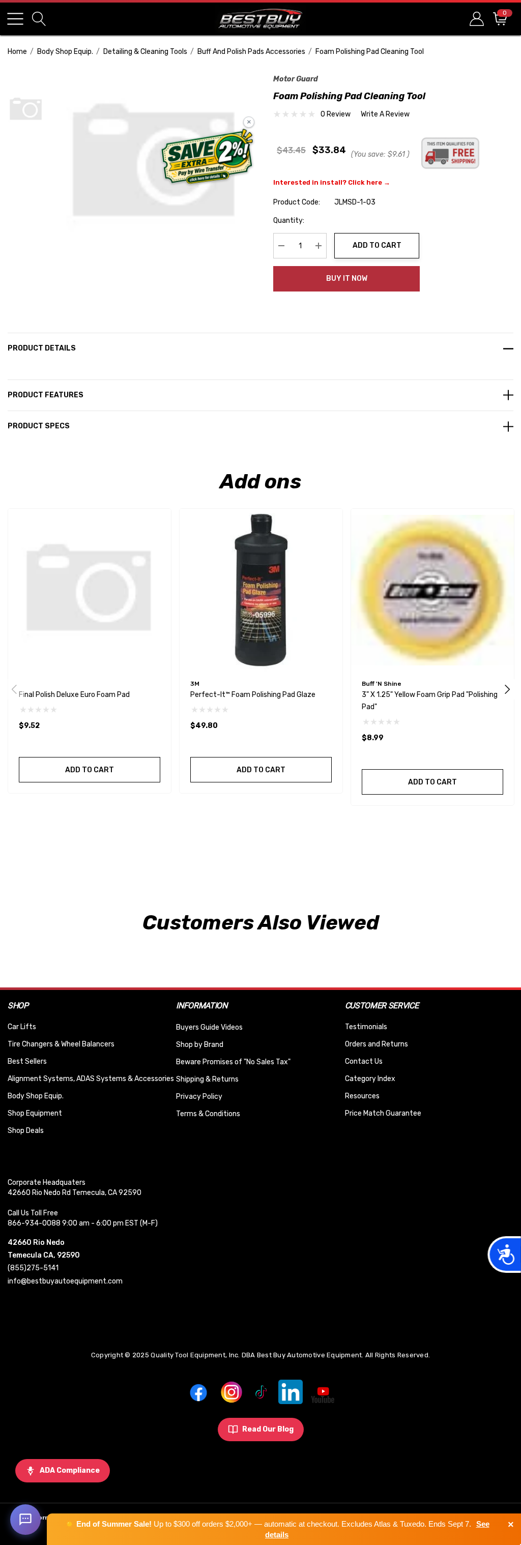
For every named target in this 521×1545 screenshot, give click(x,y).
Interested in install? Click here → (331, 182)
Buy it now (346, 278)
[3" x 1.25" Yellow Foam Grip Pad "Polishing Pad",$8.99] (432, 590)
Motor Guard (295, 79)
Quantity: (288, 220)
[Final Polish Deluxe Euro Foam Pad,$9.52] (89, 590)
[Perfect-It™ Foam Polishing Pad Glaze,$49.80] (261, 590)
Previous (14, 689)
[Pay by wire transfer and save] (207, 157)
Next (507, 689)
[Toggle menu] (15, 19)
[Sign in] (476, 18)
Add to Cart (377, 245)
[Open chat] (25, 1519)
